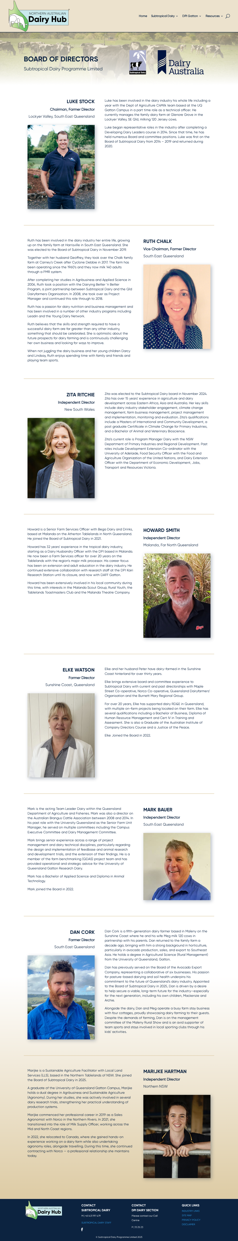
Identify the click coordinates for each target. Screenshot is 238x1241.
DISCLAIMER (188, 1224)
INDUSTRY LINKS (191, 1211)
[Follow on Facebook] (82, 1229)
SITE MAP (187, 1215)
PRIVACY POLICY (191, 1219)
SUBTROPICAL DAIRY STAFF (96, 1222)
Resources (213, 16)
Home (143, 16)
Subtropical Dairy (163, 16)
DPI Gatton (190, 16)
